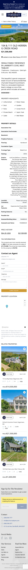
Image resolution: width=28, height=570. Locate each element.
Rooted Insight (19, 567)
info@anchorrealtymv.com (8, 259)
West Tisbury (16, 57)
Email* (3, 268)
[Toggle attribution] (25, 327)
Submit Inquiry (14, 290)
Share (25, 21)
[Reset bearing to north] (25, 305)
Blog (2, 560)
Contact (24, 14)
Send (21, 506)
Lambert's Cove (7, 57)
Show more (5, 93)
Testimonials (5, 557)
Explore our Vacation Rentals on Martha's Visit (20, 554)
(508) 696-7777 (19, 8)
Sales (2, 550)
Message (3, 279)
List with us (4, 552)
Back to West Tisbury (9, 21)
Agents (3, 555)
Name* (3, 263)
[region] (14, 314)
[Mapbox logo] (5, 327)
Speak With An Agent (19, 548)
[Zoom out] (25, 303)
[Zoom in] (25, 300)
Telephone (4, 274)
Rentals (3, 547)
